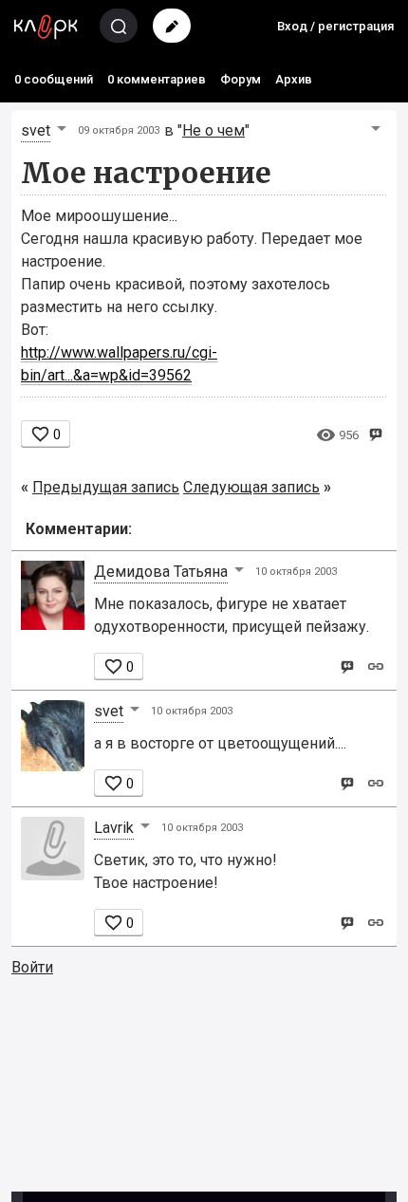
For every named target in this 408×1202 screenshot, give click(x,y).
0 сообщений (53, 79)
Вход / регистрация (335, 26)
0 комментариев (156, 79)
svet (35, 130)
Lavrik (114, 828)
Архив (293, 79)
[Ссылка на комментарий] (375, 665)
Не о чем (213, 130)
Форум (240, 79)
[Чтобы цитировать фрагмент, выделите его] (375, 433)
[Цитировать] (347, 665)
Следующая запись (251, 487)
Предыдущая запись (105, 487)
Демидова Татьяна (161, 572)
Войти (32, 967)
